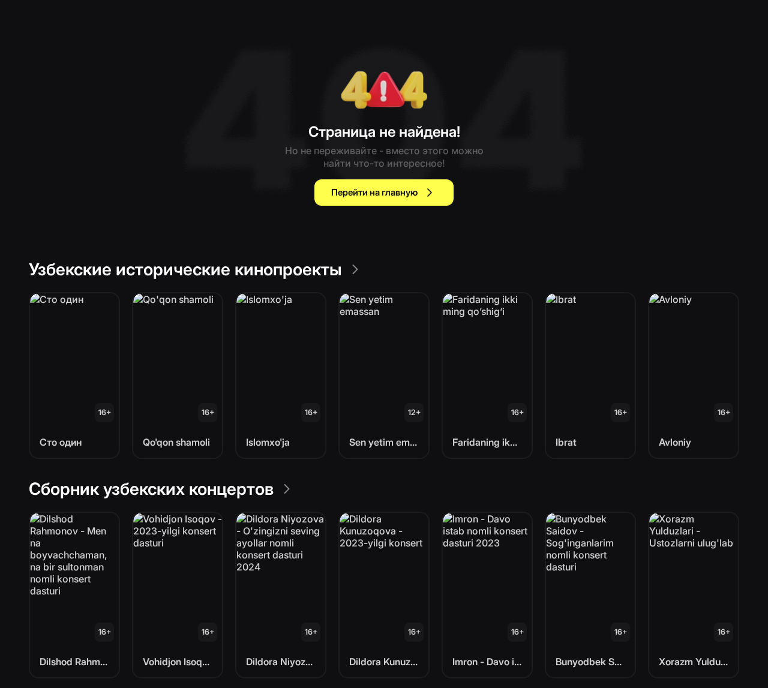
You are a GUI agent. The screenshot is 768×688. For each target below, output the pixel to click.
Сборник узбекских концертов (151, 489)
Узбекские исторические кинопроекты (185, 269)
